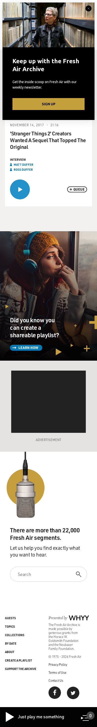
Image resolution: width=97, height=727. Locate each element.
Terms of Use (57, 672)
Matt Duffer (23, 165)
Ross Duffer (23, 169)
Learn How (28, 347)
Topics (10, 626)
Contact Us (55, 680)
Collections (14, 635)
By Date (10, 643)
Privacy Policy (57, 664)
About (9, 652)
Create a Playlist (18, 660)
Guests (10, 618)
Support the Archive (20, 669)
